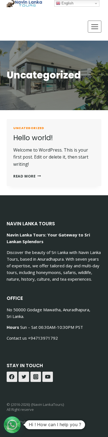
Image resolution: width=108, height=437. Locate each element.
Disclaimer (43, 421)
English (66, 3)
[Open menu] (94, 27)
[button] (12, 424)
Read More (27, 176)
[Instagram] (35, 377)
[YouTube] (47, 377)
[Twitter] (24, 377)
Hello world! (33, 138)
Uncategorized (28, 128)
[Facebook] (12, 377)
